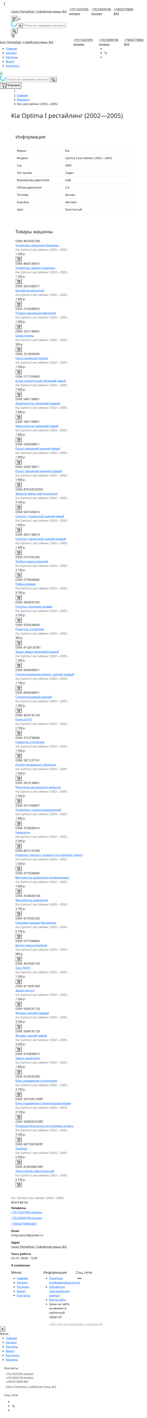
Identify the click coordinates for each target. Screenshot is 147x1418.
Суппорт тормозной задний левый (39, 516)
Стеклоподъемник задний (33, 697)
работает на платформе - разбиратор (76, 1324)
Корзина (12, 1360)
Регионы (12, 57)
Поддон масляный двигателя (35, 313)
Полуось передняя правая (33, 607)
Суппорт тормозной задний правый (40, 539)
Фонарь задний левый (31, 1036)
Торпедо (21, 1148)
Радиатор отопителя (29, 742)
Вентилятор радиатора (31, 900)
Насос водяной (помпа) (31, 358)
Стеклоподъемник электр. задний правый (44, 674)
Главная (11, 49)
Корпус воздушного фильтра (35, 765)
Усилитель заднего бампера (35, 268)
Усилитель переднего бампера (37, 245)
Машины (23, 100)
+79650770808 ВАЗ (23, 1224)
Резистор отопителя (29, 629)
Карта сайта (57, 1300)
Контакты (12, 66)
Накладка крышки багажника (35, 923)
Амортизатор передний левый (36, 426)
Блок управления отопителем (36, 1081)
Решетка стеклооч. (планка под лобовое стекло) (49, 855)
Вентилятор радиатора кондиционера (42, 878)
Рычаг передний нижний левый (37, 449)
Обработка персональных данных (59, 1291)
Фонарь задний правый (32, 1013)
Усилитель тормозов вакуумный (38, 810)
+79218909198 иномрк (26, 1218)
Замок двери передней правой (37, 652)
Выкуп (10, 61)
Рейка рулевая (25, 584)
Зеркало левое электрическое (36, 494)
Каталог (11, 53)
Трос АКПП (22, 968)
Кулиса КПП (23, 719)
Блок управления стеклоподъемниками (43, 1103)
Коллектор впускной (29, 290)
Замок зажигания (27, 1058)
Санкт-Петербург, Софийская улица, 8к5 (39, 11)
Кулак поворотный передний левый (40, 381)
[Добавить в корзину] (18, 258)
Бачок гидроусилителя (31, 945)
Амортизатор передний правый (37, 403)
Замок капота (24, 990)
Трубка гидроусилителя (31, 561)
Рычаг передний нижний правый (38, 471)
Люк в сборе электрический (34, 1171)
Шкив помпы (24, 336)
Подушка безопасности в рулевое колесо (44, 1126)
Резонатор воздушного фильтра (38, 787)
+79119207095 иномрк (26, 1212)
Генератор (22, 832)
